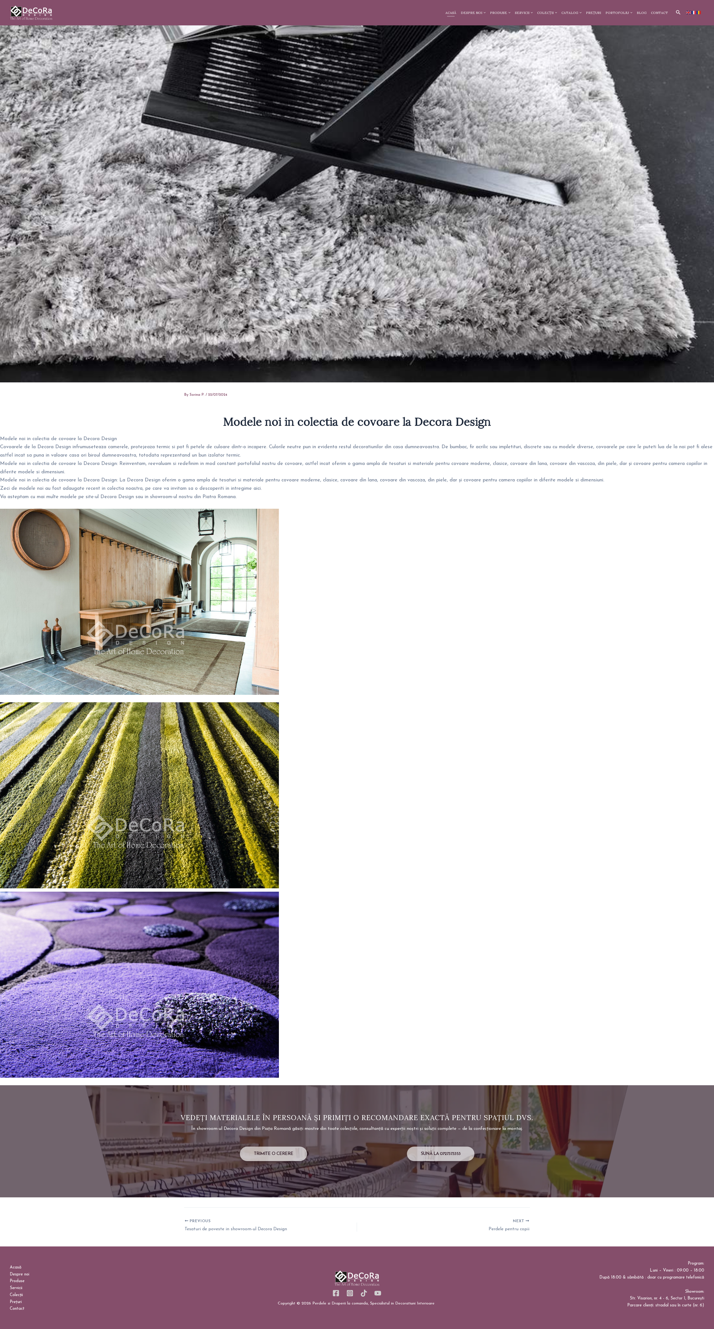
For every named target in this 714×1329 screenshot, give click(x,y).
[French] (693, 12)
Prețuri (16, 1302)
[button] (678, 12)
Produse (17, 1281)
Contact (17, 1309)
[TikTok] (363, 1293)
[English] (688, 12)
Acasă (15, 1267)
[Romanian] (698, 12)
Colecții (16, 1295)
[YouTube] (377, 1293)
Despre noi (19, 1274)
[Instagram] (349, 1293)
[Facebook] (335, 1293)
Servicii (16, 1288)
